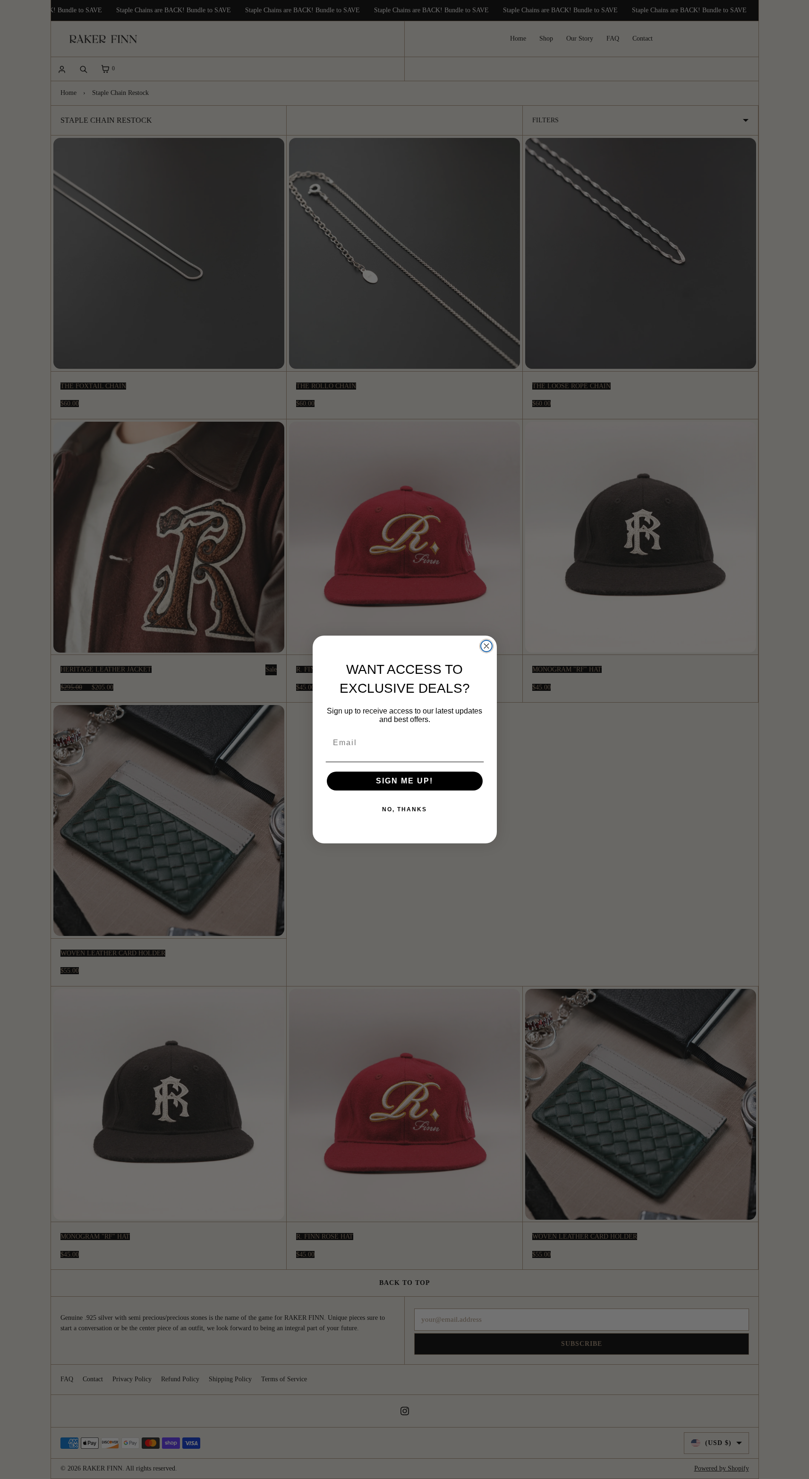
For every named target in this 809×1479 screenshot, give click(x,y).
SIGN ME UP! (404, 781)
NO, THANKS (404, 809)
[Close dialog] (486, 646)
